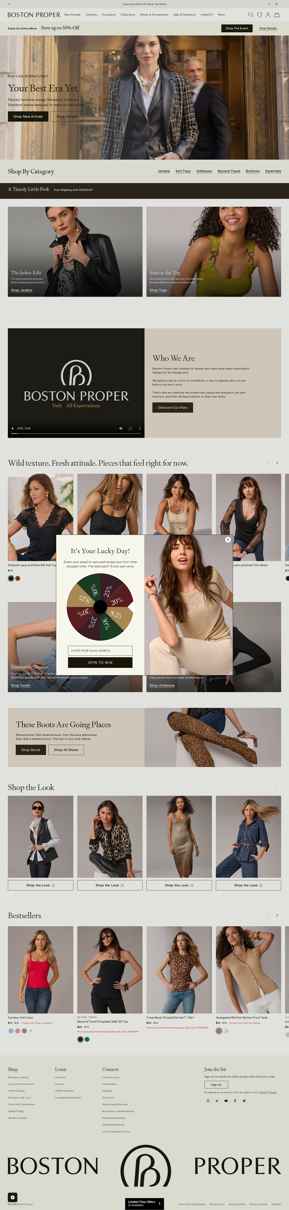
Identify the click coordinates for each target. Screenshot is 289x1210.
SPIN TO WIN (100, 662)
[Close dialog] (228, 539)
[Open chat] (12, 1197)
